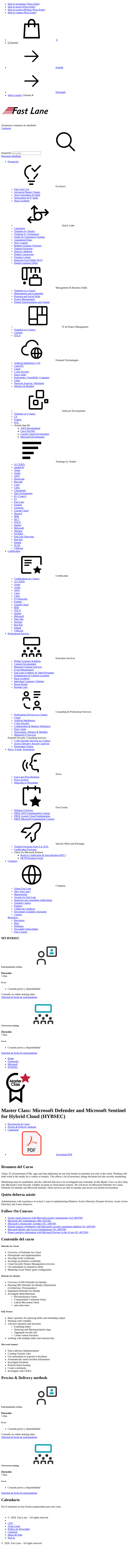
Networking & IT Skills (26, 197)
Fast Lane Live (21, 189)
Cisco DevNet (27, 431)
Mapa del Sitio (15, 1534)
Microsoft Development (32, 437)
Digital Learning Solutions (27, 661)
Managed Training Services (28, 667)
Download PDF (64, 1154)
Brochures (19, 920)
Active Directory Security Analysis (31, 743)
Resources (13, 917)
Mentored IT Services (25, 735)
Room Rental (20, 684)
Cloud (17, 368)
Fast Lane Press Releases (26, 777)
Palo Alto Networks (24, 536)
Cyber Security (21, 371)
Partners (18, 906)
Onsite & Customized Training (29, 237)
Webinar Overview (23, 810)
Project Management (24, 299)
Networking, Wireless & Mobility (31, 732)
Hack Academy (22, 200)
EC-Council (20, 496)
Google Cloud (21, 510)
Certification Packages (25, 849)
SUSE (17, 545)
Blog (16, 923)
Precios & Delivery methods (22, 1127)
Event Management (24, 669)
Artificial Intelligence (24, 720)
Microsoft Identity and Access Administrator (37, 1229)
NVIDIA (18, 533)
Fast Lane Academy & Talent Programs (34, 672)
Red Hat (18, 539)
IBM (16, 516)
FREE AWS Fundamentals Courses (32, 813)
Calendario (19, 228)
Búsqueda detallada (11, 156)
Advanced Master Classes (27, 192)
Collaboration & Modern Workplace (32, 726)
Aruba (17, 473)
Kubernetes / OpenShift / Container (31, 377)
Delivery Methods (23, 251)
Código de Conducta (24, 908)
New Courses (21, 242)
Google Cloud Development (34, 434)
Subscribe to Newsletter (26, 782)
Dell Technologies (23, 493)
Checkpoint (20, 490)
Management (20, 894)
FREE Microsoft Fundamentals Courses (34, 819)
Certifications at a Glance (26, 578)
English (59, 67)
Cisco (17, 484)
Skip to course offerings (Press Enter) (26, 9)
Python (17, 419)
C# (15, 416)
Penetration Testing (23, 746)
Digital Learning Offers (26, 263)
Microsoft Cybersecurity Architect (32, 1223)
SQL (16, 422)
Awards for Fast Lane (25, 897)
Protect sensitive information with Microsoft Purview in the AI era (48, 1232)
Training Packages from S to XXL (31, 846)
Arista (17, 470)
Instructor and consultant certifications (33, 900)
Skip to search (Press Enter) (21, 6)
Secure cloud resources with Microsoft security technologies (45, 1218)
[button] (28, 95)
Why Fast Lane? (22, 891)
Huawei (18, 513)
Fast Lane (19, 502)
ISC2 (16, 519)
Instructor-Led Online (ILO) (28, 260)
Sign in (11, 1537)
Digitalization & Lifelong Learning (31, 675)
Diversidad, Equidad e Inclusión (30, 911)
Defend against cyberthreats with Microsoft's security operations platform (51, 1226)
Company (13, 861)
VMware (18, 548)
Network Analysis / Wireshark (29, 383)
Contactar (6, 128)
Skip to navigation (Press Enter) (24, 4)
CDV (10, 1523)
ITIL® (17, 335)
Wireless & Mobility (24, 386)
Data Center (20, 374)
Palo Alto (18, 619)
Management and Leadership (28, 293)
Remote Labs (20, 687)
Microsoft (19, 528)
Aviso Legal (14, 1526)
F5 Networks (20, 599)
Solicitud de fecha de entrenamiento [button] (19, 997)
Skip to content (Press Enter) (22, 12)
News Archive (21, 779)
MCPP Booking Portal (31, 858)
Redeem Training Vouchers (28, 245)
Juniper (17, 525)
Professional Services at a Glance (30, 714)
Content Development (25, 664)
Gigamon (18, 507)
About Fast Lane (22, 888)
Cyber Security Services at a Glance (32, 740)
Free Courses (20, 932)
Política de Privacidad (19, 1529)
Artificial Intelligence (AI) (27, 363)
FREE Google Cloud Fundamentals (32, 816)
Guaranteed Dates (23, 240)
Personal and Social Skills (27, 296)
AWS (17, 476)
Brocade (18, 481)
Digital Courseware (24, 254)
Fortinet (18, 505)
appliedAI (19, 467)
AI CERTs (19, 464)
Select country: (15, 95)
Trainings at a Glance (24, 290)
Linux (17, 380)
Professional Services (18, 633)
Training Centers (22, 257)
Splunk (17, 542)
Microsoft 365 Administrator (29, 1220)
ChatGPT (19, 366)
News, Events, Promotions (21, 749)
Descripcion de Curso (19, 1124)
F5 (15, 499)
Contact (18, 914)
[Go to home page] (25, 122)
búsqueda (6, 153)
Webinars (18, 926)
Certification (14, 551)
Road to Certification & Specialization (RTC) (43, 855)
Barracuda (19, 479)
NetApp (18, 531)
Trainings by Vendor (24, 231)
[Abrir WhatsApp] (123, 1538)
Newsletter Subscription (26, 929)
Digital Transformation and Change (32, 302)
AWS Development (30, 428)
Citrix (17, 487)
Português (61, 92)
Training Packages (23, 248)
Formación (13, 161)
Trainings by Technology (26, 234)
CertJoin (18, 332)
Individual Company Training (29, 681)
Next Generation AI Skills (27, 195)
